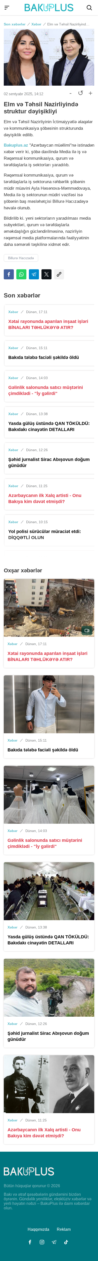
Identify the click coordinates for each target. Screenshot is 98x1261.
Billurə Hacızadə (21, 258)
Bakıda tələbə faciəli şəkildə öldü (43, 357)
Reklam (64, 1229)
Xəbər (36, 24)
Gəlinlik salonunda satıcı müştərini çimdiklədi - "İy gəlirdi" (45, 390)
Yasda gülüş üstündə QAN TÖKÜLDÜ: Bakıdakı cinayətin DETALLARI (49, 426)
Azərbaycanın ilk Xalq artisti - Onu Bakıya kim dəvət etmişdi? (44, 498)
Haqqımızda (38, 1229)
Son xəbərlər (14, 24)
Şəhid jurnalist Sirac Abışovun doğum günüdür (49, 462)
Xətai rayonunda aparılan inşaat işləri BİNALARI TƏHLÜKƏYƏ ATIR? (48, 324)
